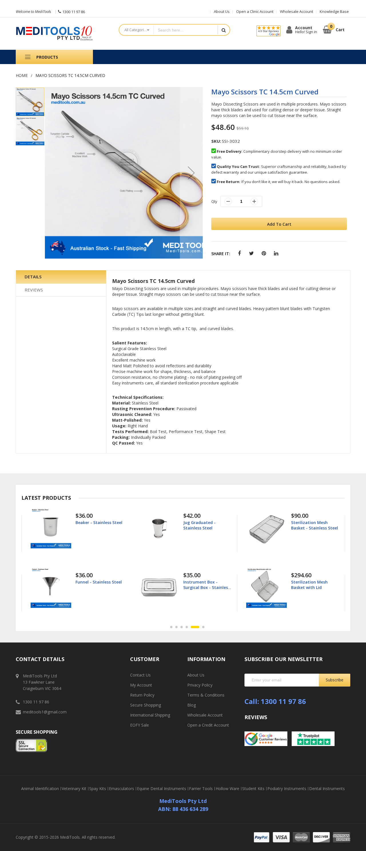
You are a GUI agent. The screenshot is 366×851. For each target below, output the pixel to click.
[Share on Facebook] (239, 253)
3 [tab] (181, 627)
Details (33, 276)
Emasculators (121, 789)
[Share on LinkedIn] (276, 253)
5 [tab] (192, 627)
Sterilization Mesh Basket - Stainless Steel (206, 525)
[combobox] (185, 30)
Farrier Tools (201, 789)
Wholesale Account (296, 11)
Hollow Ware (227, 789)
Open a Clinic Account (254, 11)
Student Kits (253, 789)
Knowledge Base (334, 11)
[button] (191, 173)
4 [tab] (187, 627)
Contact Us (140, 675)
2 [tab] (176, 627)
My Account (141, 685)
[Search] (224, 29)
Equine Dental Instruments (161, 789)
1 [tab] (171, 627)
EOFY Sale (139, 725)
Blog (191, 705)
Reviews (34, 290)
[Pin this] (264, 253)
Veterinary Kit (74, 789)
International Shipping (150, 715)
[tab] (61, 276)
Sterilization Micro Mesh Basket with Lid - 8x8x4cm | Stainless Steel (315, 530)
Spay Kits (97, 789)
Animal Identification (40, 789)
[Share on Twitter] (251, 253)
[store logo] (63, 34)
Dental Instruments (327, 789)
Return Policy (142, 695)
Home (22, 75)
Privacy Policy (199, 685)
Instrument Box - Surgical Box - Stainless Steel (98, 587)
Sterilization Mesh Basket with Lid (201, 584)
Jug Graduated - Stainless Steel (91, 525)
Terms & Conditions (205, 695)
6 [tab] (200, 627)
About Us (222, 11)
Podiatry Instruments (286, 789)
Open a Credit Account (208, 725)
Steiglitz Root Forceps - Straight (314, 584)
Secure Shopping (145, 705)
